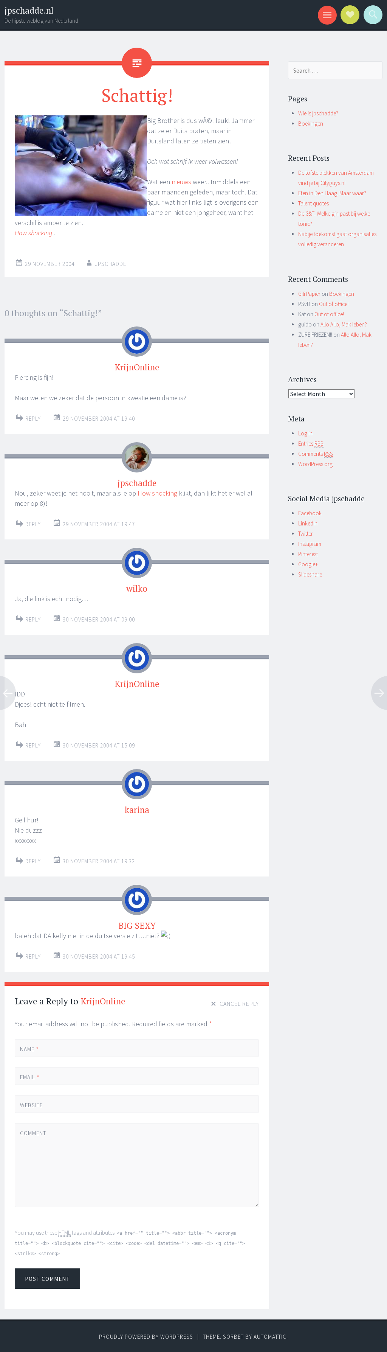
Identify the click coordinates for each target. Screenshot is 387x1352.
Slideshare (310, 574)
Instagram (309, 543)
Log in (305, 433)
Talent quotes (313, 203)
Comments (315, 453)
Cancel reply (239, 1003)
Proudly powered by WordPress (146, 1336)
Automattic (270, 1336)
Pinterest (308, 554)
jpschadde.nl (29, 10)
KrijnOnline (137, 367)
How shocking (157, 493)
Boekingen (310, 123)
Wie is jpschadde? (318, 113)
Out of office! (333, 304)
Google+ (308, 564)
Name (29, 1049)
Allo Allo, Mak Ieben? (343, 324)
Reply (33, 418)
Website (31, 1105)
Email (30, 1077)
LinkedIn (307, 523)
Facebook (310, 513)
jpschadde (110, 263)
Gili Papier (309, 293)
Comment (32, 1133)
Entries (311, 443)
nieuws (181, 181)
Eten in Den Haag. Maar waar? (332, 193)
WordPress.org (315, 464)
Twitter (305, 533)
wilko (136, 588)
